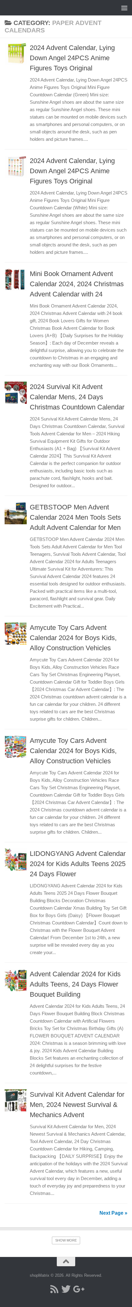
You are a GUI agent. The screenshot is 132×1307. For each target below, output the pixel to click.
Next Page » (113, 1213)
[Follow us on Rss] (54, 1289)
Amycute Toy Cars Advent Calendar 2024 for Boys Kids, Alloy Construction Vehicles (73, 638)
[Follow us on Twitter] (66, 1289)
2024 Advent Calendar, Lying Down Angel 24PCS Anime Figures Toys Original (72, 58)
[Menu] (124, 7)
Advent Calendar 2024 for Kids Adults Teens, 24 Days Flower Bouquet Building (75, 984)
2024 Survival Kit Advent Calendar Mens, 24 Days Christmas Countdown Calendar (77, 397)
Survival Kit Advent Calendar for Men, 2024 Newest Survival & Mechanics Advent (77, 1105)
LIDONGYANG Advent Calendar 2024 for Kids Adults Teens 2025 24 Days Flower (78, 864)
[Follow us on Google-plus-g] (77, 1289)
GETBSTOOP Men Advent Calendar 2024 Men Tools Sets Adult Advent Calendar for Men (75, 517)
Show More (66, 1240)
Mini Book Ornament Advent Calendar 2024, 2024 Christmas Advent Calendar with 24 (77, 284)
